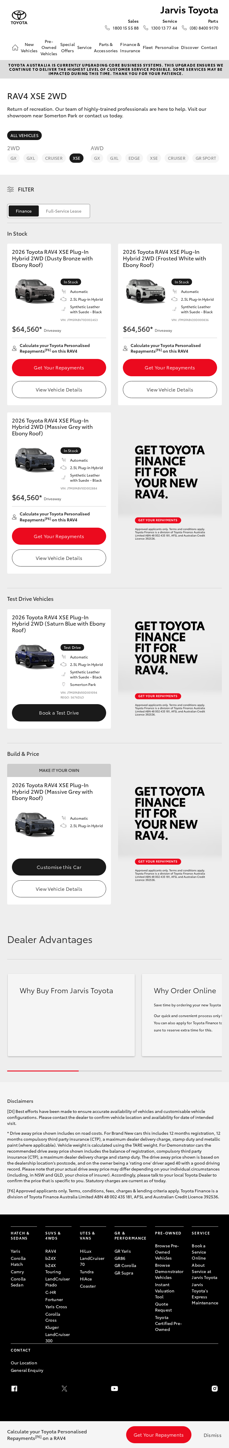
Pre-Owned (168, 1232)
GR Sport (206, 158)
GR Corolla (125, 1265)
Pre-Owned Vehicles (49, 47)
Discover (190, 47)
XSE (76, 158)
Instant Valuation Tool (164, 1290)
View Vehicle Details (59, 389)
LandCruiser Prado (57, 1282)
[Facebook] (14, 1388)
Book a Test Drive (59, 712)
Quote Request (163, 1307)
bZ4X (50, 1258)
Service (84, 47)
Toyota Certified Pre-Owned (168, 1323)
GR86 (120, 1258)
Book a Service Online (199, 1252)
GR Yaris (122, 1251)
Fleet (148, 47)
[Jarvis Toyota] (19, 17)
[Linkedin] (164, 1388)
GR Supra (123, 1273)
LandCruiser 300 (57, 1337)
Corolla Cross (52, 1317)
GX (13, 158)
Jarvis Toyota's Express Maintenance (205, 1293)
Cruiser (54, 158)
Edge (134, 158)
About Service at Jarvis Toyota (204, 1271)
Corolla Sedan (18, 1282)
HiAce (86, 1279)
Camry (17, 1272)
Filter (26, 189)
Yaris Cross (56, 1306)
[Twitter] (64, 1388)
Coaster (88, 1286)
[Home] (15, 47)
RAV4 (50, 1251)
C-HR (50, 1292)
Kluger (52, 1327)
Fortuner (54, 1299)
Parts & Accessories (106, 47)
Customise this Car (59, 866)
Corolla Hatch (18, 1261)
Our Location (24, 1363)
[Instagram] (214, 1388)
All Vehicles (24, 135)
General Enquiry (27, 1370)
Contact (209, 47)
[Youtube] (114, 1388)
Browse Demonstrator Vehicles (169, 1271)
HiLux (86, 1251)
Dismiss (213, 1434)
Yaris (15, 1251)
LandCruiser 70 (92, 1261)
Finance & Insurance (130, 47)
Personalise (167, 47)
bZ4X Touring (53, 1268)
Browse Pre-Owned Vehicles (167, 1252)
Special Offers (67, 47)
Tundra (87, 1272)
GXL (31, 158)
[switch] (48, 211)
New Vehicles (29, 47)
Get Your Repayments (59, 367)
